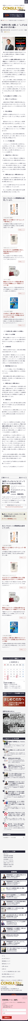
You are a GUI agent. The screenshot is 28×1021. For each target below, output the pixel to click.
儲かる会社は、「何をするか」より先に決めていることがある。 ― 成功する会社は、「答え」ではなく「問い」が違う (15, 815)
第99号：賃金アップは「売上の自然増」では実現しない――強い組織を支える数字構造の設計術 (16, 793)
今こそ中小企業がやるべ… (13, 688)
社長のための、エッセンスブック (10, 247)
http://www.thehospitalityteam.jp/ (14, 507)
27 (17, 676)
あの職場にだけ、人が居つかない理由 (16, 750)
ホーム (3, 956)
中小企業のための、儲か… (13, 686)
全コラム (6, 854)
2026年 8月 (14, 662)
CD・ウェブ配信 (7, 279)
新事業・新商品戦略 (8, 857)
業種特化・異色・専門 (9, 864)
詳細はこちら (21, 229)
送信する (7, 1017)
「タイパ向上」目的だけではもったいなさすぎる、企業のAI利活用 (16, 774)
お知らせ (4, 969)
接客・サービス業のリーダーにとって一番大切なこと (13, 220)
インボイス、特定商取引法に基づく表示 (11, 971)
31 (8, 678)
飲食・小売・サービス (9, 863)
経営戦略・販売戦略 (8, 855)
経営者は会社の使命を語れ (14, 758)
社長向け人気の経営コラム (8, 976)
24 (8, 676)
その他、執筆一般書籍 (8, 217)
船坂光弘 (20, 494)
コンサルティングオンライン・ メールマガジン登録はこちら (16, 15)
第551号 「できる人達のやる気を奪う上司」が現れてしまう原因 (16, 824)
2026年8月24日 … (11, 684)
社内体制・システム (8, 859)
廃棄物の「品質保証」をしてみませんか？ (16, 742)
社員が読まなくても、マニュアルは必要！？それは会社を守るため (16, 765)
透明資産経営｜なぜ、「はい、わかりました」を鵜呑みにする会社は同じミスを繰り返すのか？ (16, 783)
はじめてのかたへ (6, 958)
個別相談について (6, 961)
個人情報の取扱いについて (8, 974)
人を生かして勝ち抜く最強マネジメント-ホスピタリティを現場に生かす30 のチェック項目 (13, 315)
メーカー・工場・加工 (9, 861)
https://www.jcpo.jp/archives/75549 (12, 713)
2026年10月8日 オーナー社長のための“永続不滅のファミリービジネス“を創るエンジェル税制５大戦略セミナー (14, 803)
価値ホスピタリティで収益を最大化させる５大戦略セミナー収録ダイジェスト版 (13, 283)
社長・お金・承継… (8, 866)
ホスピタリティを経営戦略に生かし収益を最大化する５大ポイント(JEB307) (13, 251)
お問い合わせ (5, 966)
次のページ (22, 477)
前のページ (6, 477)
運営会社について (6, 963)
